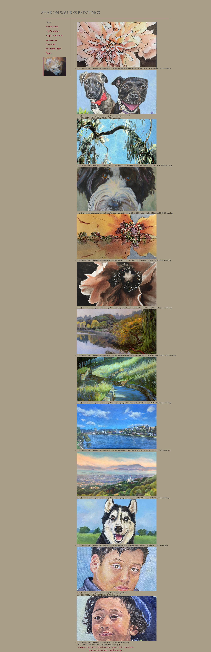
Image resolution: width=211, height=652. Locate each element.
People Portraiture (54, 36)
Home (48, 22)
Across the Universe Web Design (101, 650)
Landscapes (51, 40)
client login (118, 650)
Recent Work (52, 27)
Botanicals (51, 44)
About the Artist (53, 49)
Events (49, 53)
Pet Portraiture (53, 31)
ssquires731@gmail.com (112, 647)
